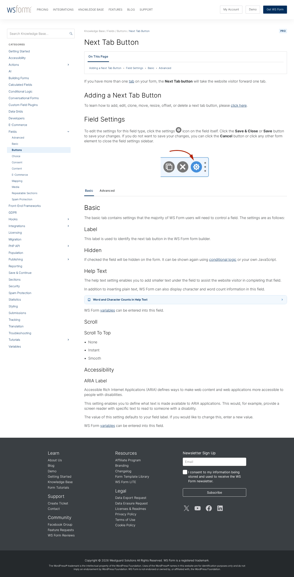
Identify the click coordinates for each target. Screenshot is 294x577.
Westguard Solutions (123, 560)
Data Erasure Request (131, 503)
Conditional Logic (20, 91)
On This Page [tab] (98, 56)
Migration (15, 239)
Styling (13, 306)
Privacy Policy (125, 514)
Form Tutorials (58, 487)
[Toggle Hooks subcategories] (68, 219)
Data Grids (16, 111)
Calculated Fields (20, 85)
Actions (14, 65)
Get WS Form (275, 9)
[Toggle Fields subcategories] (68, 131)
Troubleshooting (20, 333)
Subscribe (214, 492)
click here (239, 105)
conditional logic (222, 259)
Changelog (123, 471)
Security (14, 286)
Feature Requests (61, 530)
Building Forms (19, 78)
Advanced (18, 137)
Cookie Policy (125, 525)
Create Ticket (58, 503)
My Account (231, 9)
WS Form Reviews (61, 535)
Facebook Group (60, 524)
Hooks (13, 219)
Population (16, 253)
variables (107, 310)
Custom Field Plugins (23, 105)
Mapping (17, 180)
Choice (16, 156)
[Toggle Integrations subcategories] (68, 225)
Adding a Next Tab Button (106, 68)
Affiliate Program (128, 460)
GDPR (13, 212)
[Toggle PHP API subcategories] (68, 246)
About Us (55, 460)
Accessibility (17, 58)
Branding (122, 465)
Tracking (14, 320)
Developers (17, 118)
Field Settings (136, 68)
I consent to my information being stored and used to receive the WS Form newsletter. (214, 476)
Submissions (17, 313)
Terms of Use (125, 520)
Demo (253, 9)
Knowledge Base (60, 482)
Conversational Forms (24, 98)
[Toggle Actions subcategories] (68, 64)
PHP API (14, 246)
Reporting (15, 266)
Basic (15, 143)
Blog (51, 465)
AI (10, 71)
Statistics (15, 299)
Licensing (15, 232)
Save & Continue (20, 273)
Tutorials (14, 340)
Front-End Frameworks (25, 206)
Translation (16, 326)
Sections (15, 279)
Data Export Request (130, 498)
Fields (13, 132)
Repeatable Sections (24, 193)
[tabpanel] (185, 315)
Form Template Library (132, 476)
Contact (54, 509)
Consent (17, 162)
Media (15, 186)
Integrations (17, 226)
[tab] (89, 191)
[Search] (71, 33)
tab (131, 81)
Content (17, 168)
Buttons (17, 149)
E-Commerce (18, 125)
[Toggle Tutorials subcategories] (68, 339)
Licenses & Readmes (130, 509)
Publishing (16, 259)
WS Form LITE (125, 482)
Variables (15, 346)
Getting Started (19, 51)
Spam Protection (22, 199)
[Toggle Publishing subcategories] (68, 259)
